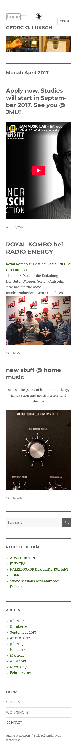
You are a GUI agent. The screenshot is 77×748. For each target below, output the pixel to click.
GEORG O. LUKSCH (29, 28)
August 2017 (20, 638)
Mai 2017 (17, 655)
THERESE (17, 575)
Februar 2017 (20, 673)
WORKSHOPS (17, 712)
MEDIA (11, 692)
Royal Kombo (17, 264)
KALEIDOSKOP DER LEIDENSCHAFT (39, 569)
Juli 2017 (17, 644)
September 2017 (23, 632)
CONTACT (14, 722)
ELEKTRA (17, 564)
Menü (64, 21)
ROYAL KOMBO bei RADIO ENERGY (34, 248)
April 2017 (18, 661)
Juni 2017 (17, 650)
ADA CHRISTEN (22, 558)
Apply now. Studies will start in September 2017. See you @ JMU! (36, 101)
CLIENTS (13, 702)
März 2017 (18, 667)
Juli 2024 (17, 621)
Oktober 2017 (21, 626)
